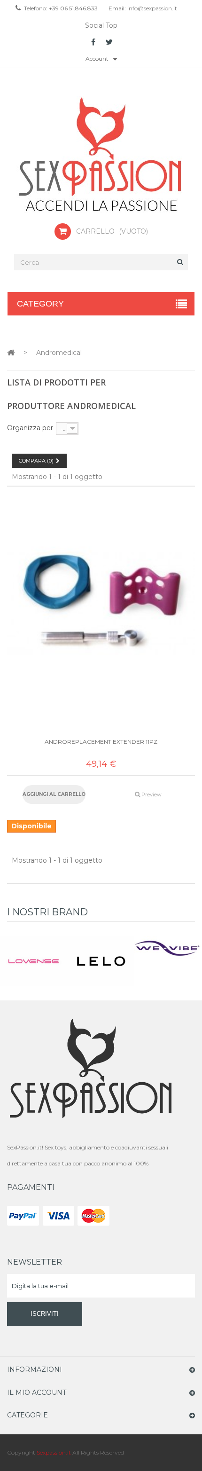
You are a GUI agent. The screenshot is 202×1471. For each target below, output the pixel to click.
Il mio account (36, 1392)
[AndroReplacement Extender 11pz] (101, 604)
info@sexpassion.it (151, 8)
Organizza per (30, 428)
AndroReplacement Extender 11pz (101, 742)
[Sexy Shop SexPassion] (101, 155)
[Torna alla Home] (11, 352)
